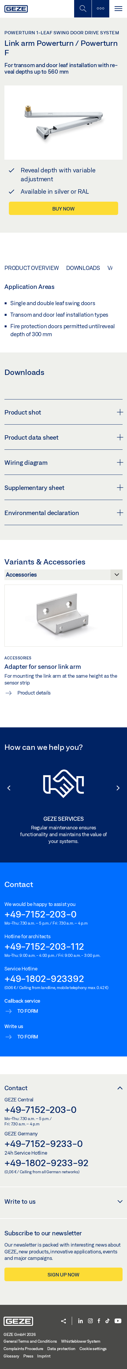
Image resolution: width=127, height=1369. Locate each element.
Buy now (63, 208)
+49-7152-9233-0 (43, 1143)
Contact (15, 1087)
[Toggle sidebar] (100, 8)
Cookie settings (93, 1348)
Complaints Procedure (23, 1348)
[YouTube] (118, 1321)
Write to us (20, 1201)
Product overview (31, 268)
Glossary (11, 1356)
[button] (5, 788)
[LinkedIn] (80, 1321)
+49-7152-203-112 (44, 946)
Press (28, 1356)
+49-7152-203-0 (40, 914)
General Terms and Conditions (30, 1341)
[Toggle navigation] (118, 8)
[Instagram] (90, 1321)
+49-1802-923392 (44, 978)
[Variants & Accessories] (63, 576)
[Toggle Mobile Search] (83, 8)
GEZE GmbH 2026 (20, 1334)
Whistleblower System (80, 1341)
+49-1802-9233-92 (46, 1162)
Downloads (83, 268)
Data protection (61, 1348)
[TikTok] (107, 1321)
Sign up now (63, 1274)
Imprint (43, 1356)
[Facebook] (99, 1321)
